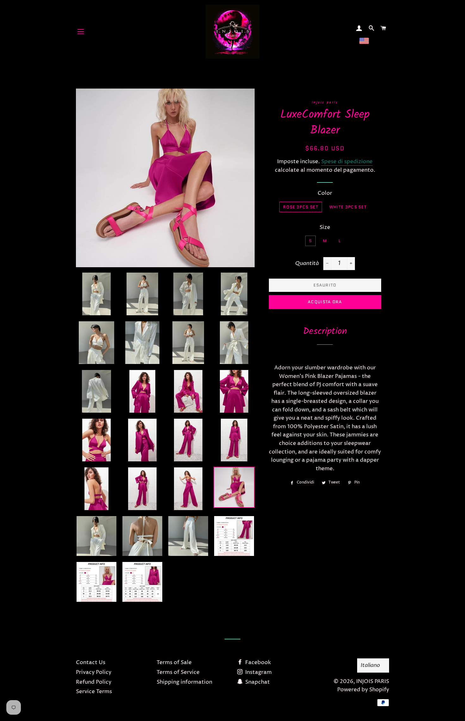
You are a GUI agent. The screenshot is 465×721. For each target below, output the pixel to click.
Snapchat (257, 682)
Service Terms (94, 691)
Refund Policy (93, 682)
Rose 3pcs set (300, 207)
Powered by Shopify (363, 689)
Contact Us (90, 662)
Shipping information (184, 682)
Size (324, 227)
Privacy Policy (93, 672)
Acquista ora (325, 302)
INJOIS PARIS (372, 681)
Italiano (370, 665)
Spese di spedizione (347, 161)
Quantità (307, 263)
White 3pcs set (348, 207)
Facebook (257, 662)
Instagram (258, 672)
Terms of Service (178, 672)
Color (325, 193)
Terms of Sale (174, 662)
